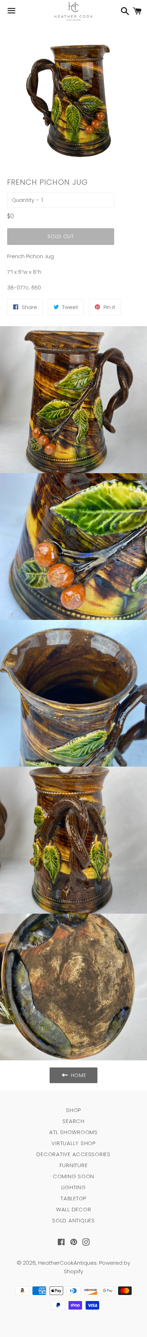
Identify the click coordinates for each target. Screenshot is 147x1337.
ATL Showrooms (73, 1132)
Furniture (74, 1165)
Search (73, 1121)
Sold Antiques (73, 1220)
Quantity (23, 200)
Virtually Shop (73, 1143)
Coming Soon (73, 1176)
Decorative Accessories (73, 1154)
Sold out (60, 236)
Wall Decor (73, 1209)
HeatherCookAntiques (67, 1263)
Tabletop (73, 1198)
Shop (73, 1110)
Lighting (73, 1187)
